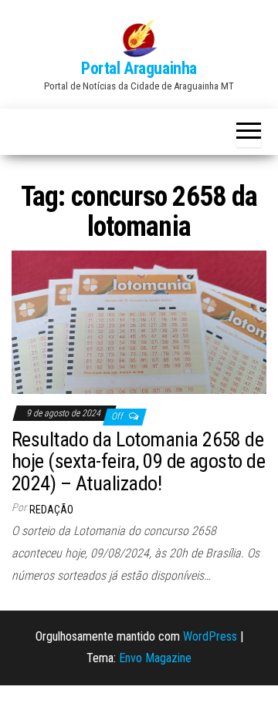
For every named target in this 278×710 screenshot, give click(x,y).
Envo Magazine (155, 658)
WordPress (210, 636)
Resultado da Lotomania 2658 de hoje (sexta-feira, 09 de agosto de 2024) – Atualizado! (138, 461)
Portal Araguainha (139, 68)
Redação (51, 509)
